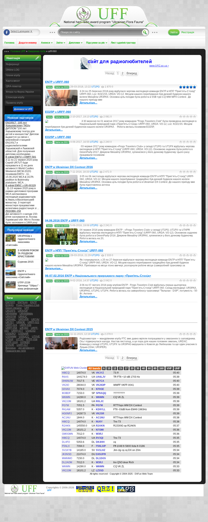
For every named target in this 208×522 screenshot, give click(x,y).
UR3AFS (10, 310)
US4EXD (31, 330)
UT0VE (36, 336)
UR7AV (35, 319)
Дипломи (74, 42)
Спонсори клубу (15, 97)
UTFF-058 (31, 339)
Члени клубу (13, 75)
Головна (9, 42)
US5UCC (24, 336)
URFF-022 (33, 322)
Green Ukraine (13, 308)
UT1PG (95, 86)
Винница (10, 348)
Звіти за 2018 (62, 87)
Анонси (45, 42)
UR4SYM (10, 316)
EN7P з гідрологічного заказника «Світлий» (20, 274)
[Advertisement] (121, 203)
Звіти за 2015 (62, 334)
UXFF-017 (22, 345)
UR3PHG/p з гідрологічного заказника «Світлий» (20, 241)
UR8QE (20, 322)
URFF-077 (17, 330)
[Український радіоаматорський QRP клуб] (85, 491)
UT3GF (9, 339)
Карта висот (13, 80)
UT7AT (20, 339)
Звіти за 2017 (62, 117)
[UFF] (104, 22)
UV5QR (9, 345)
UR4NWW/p (26, 313)
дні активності (26, 348)
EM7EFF (10, 302)
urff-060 (24, 328)
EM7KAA (23, 302)
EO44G (9, 305)
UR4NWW (11, 313)
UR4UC (22, 316)
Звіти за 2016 (62, 172)
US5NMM (10, 336)
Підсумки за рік (95, 42)
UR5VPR (23, 319)
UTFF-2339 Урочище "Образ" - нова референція (29, 285)
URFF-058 (11, 328)
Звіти (59, 42)
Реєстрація (187, 32)
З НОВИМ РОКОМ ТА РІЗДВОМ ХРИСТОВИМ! (28, 253)
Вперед (132, 73)
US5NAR (23, 333)
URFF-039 (25, 325)
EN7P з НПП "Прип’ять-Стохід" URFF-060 (74, 250)
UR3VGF (23, 310)
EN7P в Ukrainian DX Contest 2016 (69, 167)
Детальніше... (88, 102)
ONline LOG (12, 69)
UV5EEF (25, 342)
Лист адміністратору (123, 42)
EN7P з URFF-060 (57, 81)
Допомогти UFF (23, 109)
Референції (12, 64)
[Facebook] (7, 32)
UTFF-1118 (11, 342)
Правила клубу (14, 102)
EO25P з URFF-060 (58, 111)
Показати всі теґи (15, 350)
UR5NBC (10, 319)
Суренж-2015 (26, 261)
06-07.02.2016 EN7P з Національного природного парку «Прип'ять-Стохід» (98, 275)
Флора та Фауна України (20, 91)
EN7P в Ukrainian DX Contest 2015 (69, 329)
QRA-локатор (13, 86)
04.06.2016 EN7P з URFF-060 (64, 220)
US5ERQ (10, 333)
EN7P (33, 302)
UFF (26, 308)
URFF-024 (11, 325)
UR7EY (9, 322)
